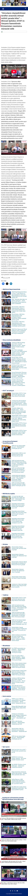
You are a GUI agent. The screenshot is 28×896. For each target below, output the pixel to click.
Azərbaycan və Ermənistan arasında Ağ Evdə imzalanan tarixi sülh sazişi (13, 798)
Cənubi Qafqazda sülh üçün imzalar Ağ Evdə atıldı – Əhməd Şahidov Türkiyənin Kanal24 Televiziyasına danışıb (13, 862)
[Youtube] (17, 891)
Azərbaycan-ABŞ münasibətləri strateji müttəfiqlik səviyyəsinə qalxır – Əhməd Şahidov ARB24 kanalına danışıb (13, 819)
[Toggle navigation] (3, 8)
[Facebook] (11, 891)
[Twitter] (15, 891)
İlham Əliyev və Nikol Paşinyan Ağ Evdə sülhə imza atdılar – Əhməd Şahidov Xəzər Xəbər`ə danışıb (13, 883)
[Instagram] (13, 891)
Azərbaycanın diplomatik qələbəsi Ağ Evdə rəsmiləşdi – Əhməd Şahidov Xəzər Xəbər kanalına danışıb (13, 840)
